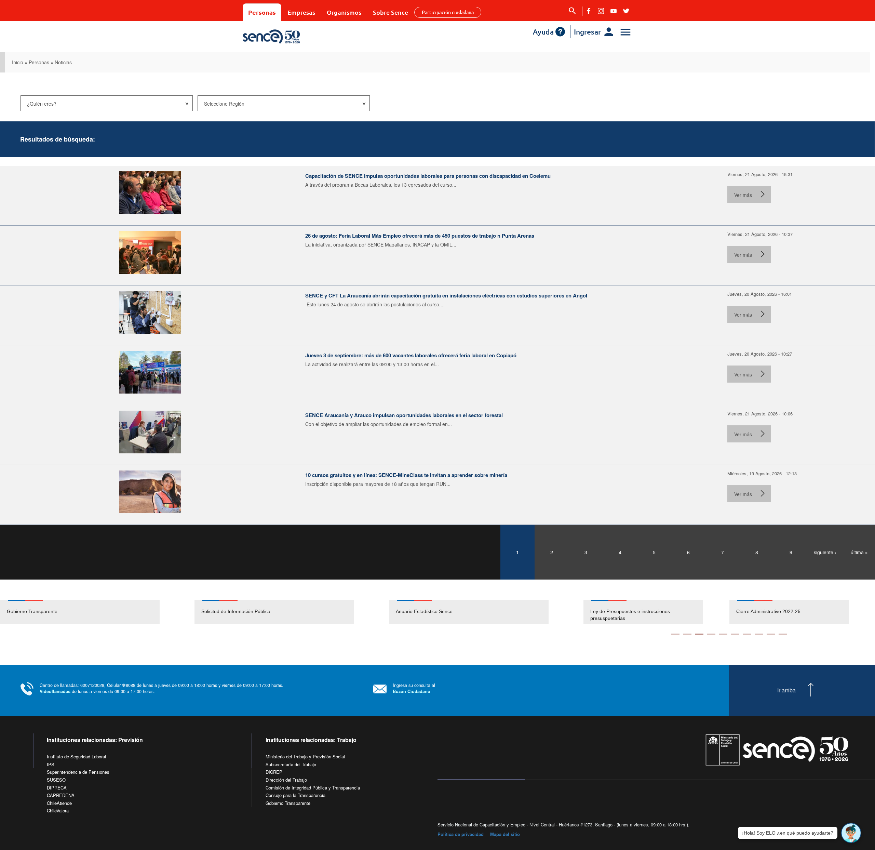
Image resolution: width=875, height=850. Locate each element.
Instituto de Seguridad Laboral (76, 756)
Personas (262, 12)
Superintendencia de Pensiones (78, 772)
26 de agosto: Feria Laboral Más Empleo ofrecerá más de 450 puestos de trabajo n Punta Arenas (419, 235)
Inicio (17, 62)
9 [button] (771, 634)
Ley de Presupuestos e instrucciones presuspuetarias (630, 615)
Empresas (301, 12)
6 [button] (735, 634)
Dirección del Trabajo (286, 779)
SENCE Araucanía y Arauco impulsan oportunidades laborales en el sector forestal (404, 415)
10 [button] (783, 634)
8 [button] (759, 634)
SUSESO (56, 779)
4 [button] (711, 634)
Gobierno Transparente (32, 611)
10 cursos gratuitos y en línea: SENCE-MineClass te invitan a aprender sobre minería (406, 475)
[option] (97, 612)
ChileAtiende (59, 803)
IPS (50, 764)
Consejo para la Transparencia (295, 795)
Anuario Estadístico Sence (424, 611)
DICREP (274, 772)
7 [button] (747, 634)
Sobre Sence (390, 12)
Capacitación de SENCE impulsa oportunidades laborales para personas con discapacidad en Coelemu (428, 176)
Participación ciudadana (448, 12)
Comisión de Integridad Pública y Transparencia (313, 787)
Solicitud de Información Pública (235, 611)
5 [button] (723, 634)
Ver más (743, 194)
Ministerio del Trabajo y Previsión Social (305, 756)
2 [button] (687, 634)
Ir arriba (786, 690)
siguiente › (825, 552)
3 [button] (699, 634)
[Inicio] (291, 36)
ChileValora (58, 810)
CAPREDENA (61, 795)
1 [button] (675, 634)
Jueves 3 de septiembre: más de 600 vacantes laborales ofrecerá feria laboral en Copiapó (410, 355)
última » (859, 552)
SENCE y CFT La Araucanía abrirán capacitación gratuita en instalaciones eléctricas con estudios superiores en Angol (446, 295)
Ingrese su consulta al (414, 688)
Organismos (344, 12)
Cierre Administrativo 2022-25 (768, 611)
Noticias (63, 62)
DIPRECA (57, 787)
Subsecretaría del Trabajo (291, 764)
